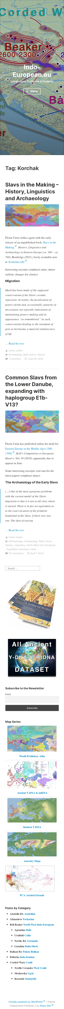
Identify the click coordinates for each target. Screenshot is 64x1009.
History (41, 354)
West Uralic (40, 968)
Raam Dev (45, 1005)
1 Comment (15, 358)
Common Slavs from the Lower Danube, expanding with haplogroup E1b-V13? (31, 391)
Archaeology (15, 354)
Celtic (27, 935)
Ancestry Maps (32, 861)
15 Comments (16, 553)
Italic (29, 930)
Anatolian (29, 914)
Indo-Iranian (27, 957)
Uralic (33, 549)
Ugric (31, 973)
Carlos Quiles (15, 350)
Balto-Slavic (29, 354)
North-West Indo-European (41, 545)
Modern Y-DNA (32, 827)
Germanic (32, 941)
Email (8, 694)
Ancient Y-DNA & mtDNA (32, 793)
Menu (33, 91)
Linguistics (19, 545)
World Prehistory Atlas (32, 756)
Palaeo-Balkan (31, 951)
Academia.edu (16, 262)
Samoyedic (30, 978)
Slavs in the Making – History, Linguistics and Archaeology (32, 191)
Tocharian (28, 919)
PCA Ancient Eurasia (32, 895)
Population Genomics (18, 549)
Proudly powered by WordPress (26, 1001)
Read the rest (16, 343)
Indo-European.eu (32, 70)
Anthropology (16, 541)
